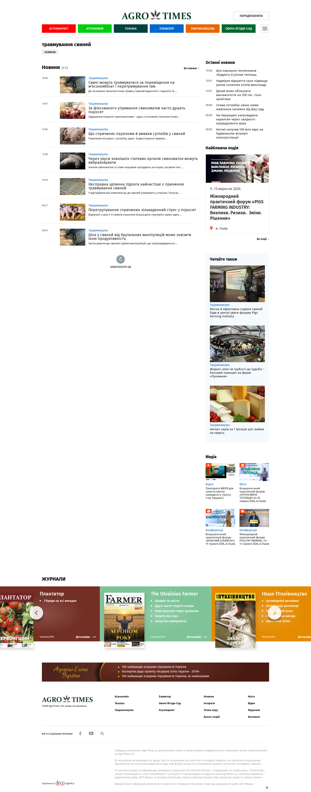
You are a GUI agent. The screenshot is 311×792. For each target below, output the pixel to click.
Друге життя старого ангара (174, 606)
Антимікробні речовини (282, 601)
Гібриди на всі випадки (60, 601)
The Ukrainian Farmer (174, 594)
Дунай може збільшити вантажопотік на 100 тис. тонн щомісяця (238, 95)
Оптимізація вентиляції (282, 606)
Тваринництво (203, 28)
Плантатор (52, 594)
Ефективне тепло (278, 621)
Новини (209, 696)
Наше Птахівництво (284, 594)
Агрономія (94, 28)
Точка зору (211, 710)
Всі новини (190, 68)
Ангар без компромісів (170, 621)
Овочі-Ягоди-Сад (238, 28)
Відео (251, 703)
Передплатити (251, 16)
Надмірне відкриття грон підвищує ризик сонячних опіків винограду (242, 83)
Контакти (254, 716)
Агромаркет (59, 28)
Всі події (262, 239)
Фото (251, 696)
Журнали (254, 710)
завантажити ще (120, 266)
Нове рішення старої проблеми (176, 611)
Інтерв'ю (209, 703)
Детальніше (194, 636)
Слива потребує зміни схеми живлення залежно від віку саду (240, 107)
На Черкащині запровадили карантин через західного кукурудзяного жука (237, 119)
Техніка (131, 28)
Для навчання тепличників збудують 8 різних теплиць (236, 73)
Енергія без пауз (166, 616)
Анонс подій (212, 716)
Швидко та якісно (167, 601)
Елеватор (167, 28)
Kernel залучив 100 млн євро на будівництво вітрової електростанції (239, 133)
